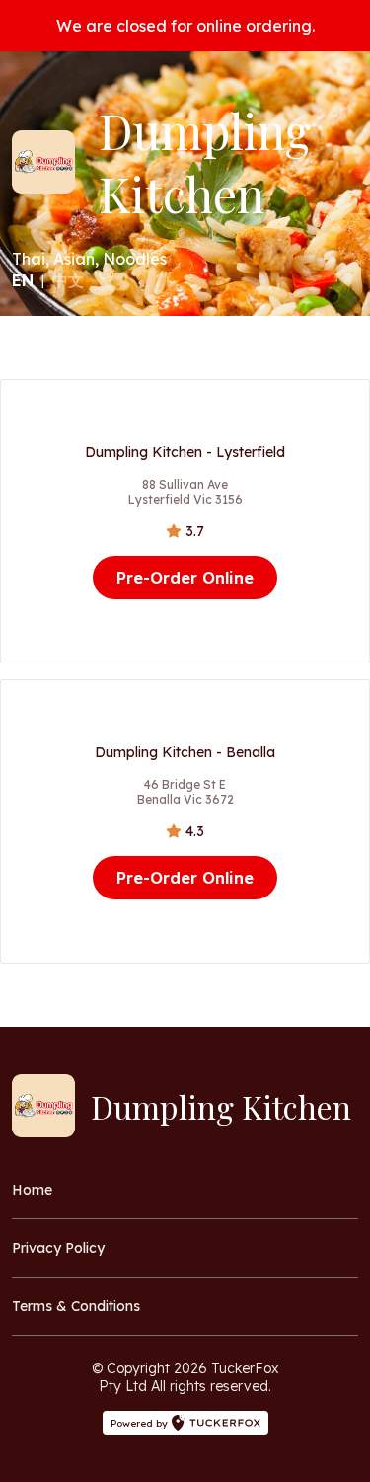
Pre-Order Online (185, 577)
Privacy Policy (58, 1248)
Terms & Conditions (76, 1306)
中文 (68, 280)
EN (23, 280)
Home (32, 1190)
